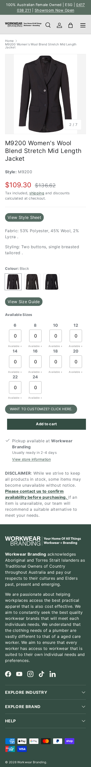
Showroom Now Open (54, 10)
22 (15, 376)
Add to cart (46, 424)
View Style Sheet (24, 217)
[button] (70, 25)
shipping (36, 193)
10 (55, 325)
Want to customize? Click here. (41, 409)
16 (35, 351)
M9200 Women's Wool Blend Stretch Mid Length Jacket (41, 46)
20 (76, 351)
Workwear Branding (31, 762)
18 (55, 351)
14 (15, 351)
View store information (31, 459)
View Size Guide (24, 301)
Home (9, 40)
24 (35, 376)
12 (76, 325)
